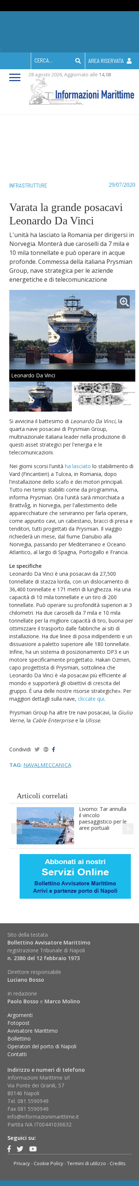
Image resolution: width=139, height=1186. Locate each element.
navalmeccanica (47, 764)
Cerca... (43, 60)
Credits (118, 1163)
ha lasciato (78, 466)
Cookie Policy (48, 1163)
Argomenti (20, 1015)
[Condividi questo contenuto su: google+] (46, 749)
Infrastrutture (28, 185)
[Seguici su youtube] (33, 1148)
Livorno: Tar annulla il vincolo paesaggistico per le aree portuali (103, 818)
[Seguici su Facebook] (9, 1148)
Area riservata (106, 60)
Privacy (22, 1163)
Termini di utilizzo (86, 1163)
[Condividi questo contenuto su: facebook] (53, 749)
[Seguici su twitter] (20, 1148)
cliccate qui (91, 698)
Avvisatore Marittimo (32, 1030)
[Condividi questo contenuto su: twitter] (37, 749)
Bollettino (19, 1038)
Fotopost (18, 1022)
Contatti (17, 1054)
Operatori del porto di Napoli (41, 1046)
